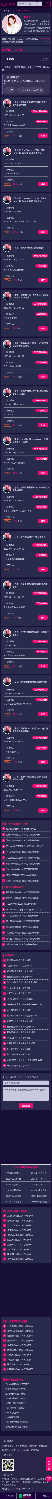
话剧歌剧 (33, 1445)
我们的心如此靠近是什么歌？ (18, 960)
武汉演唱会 (42, 362)
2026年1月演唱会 (13, 1173)
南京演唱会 (42, 699)
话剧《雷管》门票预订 (15, 1408)
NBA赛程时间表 (12, 1412)
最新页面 (15, 1449)
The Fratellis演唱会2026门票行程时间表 (23, 909)
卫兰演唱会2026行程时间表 (19, 1354)
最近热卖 (9, 1495)
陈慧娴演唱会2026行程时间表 (20, 1350)
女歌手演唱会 (21, 1445)
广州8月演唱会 (40, 786)
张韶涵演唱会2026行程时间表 (20, 1335)
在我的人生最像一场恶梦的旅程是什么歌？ (24, 1004)
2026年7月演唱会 (13, 1190)
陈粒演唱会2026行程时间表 (19, 1364)
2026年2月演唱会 (38, 1173)
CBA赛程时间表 (12, 1417)
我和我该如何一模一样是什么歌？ (19, 1026)
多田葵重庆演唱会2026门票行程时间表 (23, 857)
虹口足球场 (8, 414)
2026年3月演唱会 (13, 1178)
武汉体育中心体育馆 (12, 366)
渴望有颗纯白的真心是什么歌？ (19, 965)
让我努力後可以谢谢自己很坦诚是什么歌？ (23, 1060)
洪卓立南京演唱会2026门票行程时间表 (23, 840)
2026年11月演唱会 (13, 1201)
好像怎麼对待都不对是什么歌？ (19, 971)
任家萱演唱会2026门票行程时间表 (21, 828)
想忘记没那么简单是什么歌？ (17, 1054)
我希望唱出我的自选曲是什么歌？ (19, 1032)
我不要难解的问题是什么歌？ (17, 1048)
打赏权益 (45, 1495)
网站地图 (35, 1449)
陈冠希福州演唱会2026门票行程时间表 (23, 927)
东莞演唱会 (42, 748)
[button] (26, 1496)
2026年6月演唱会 (38, 1184)
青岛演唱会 (42, 121)
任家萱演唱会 (24, 10)
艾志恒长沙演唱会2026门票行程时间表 (23, 933)
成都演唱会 (42, 507)
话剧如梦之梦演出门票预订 (17, 1422)
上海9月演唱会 (40, 400)
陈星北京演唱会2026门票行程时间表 (22, 875)
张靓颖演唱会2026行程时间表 (20, 1340)
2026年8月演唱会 (38, 1190)
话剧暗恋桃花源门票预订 (16, 1398)
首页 (13, 10)
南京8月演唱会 (40, 689)
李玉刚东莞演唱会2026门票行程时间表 (23, 852)
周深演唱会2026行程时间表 (19, 1230)
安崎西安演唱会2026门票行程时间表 (22, 944)
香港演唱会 (42, 314)
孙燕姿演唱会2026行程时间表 (20, 1326)
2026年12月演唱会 (39, 1201)
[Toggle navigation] (47, 4)
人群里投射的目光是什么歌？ (18, 993)
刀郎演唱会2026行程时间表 (19, 1244)
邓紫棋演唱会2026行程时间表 (20, 1331)
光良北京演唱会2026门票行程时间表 (22, 869)
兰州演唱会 (42, 266)
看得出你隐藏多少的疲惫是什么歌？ (20, 1015)
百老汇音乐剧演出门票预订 (17, 1426)
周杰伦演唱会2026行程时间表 (20, 1215)
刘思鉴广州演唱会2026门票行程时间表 (23, 938)
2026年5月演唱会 (13, 1184)
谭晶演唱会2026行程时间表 (19, 1345)
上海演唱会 (42, 410)
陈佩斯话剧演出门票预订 (16, 1389)
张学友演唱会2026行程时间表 (20, 1220)
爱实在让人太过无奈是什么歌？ (18, 1021)
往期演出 (19, 49)
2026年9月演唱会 (13, 1196)
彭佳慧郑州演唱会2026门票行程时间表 (23, 863)
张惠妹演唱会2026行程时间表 (20, 1369)
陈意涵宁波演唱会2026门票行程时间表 (23, 881)
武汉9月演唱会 (40, 352)
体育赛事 (43, 1445)
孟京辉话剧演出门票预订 (16, 1393)
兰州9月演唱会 (40, 255)
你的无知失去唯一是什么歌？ (18, 987)
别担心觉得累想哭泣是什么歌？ (19, 998)
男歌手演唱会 (7, 1445)
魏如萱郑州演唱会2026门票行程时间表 (23, 892)
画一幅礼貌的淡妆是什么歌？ (17, 1010)
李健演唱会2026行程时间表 (19, 1254)
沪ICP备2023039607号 (23, 1488)
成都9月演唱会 (40, 496)
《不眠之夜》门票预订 (15, 1403)
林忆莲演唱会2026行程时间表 (20, 1359)
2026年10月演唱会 (39, 1196)
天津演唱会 (42, 458)
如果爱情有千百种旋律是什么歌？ (19, 1043)
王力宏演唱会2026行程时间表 (20, 1225)
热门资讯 (6, 1449)
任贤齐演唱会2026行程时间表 (20, 1259)
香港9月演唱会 (40, 304)
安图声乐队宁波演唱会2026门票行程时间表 (25, 846)
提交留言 (26, 1105)
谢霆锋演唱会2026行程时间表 (20, 1235)
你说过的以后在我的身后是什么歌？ (21, 982)
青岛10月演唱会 (40, 111)
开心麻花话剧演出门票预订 (17, 1384)
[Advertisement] (26, 1138)
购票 (43, 135)
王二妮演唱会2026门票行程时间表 (21, 903)
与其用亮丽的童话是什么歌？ (17, 1065)
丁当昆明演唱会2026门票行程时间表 (22, 915)
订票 (43, 183)
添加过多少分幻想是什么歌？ (17, 1037)
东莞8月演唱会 (40, 737)
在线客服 (25, 1449)
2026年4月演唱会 (38, 1178)
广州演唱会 (42, 796)
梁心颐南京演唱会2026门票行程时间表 (23, 921)
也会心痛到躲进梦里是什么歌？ (19, 976)
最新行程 (6, 49)
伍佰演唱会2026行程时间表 (19, 1249)
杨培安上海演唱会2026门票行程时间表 (23, 898)
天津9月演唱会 (40, 448)
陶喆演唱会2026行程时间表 (19, 1239)
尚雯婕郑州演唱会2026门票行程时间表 (23, 834)
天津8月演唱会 (40, 641)
